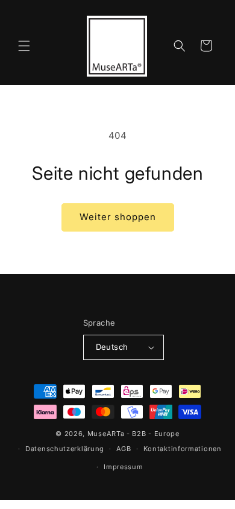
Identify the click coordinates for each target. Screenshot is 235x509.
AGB (123, 448)
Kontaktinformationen (182, 448)
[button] (24, 46)
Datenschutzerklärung (64, 448)
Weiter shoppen (118, 217)
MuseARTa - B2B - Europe (133, 433)
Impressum (123, 467)
